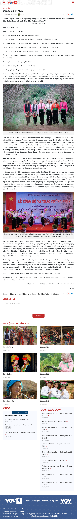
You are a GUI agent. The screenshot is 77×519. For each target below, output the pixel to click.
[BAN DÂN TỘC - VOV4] (12, 2)
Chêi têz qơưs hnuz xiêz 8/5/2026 (16, 416)
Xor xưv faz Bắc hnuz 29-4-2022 (54, 460)
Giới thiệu (6, 8)
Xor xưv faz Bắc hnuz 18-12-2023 (54, 422)
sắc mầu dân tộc (52, 294)
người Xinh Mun (24, 294)
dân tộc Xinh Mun (38, 294)
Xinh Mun (13, 294)
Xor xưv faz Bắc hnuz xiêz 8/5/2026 (16, 419)
